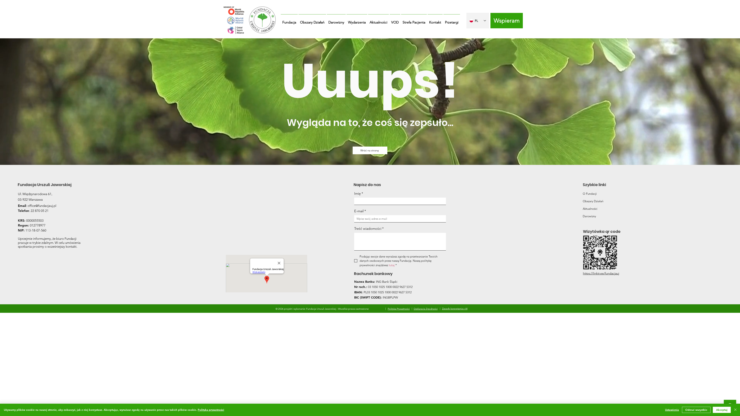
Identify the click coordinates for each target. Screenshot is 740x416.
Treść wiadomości (369, 228)
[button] (289, 20)
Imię (358, 193)
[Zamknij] (735, 410)
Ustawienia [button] (672, 410)
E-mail (360, 211)
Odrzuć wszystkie (696, 410)
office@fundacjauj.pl (42, 206)
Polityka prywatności (211, 410)
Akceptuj (721, 410)
